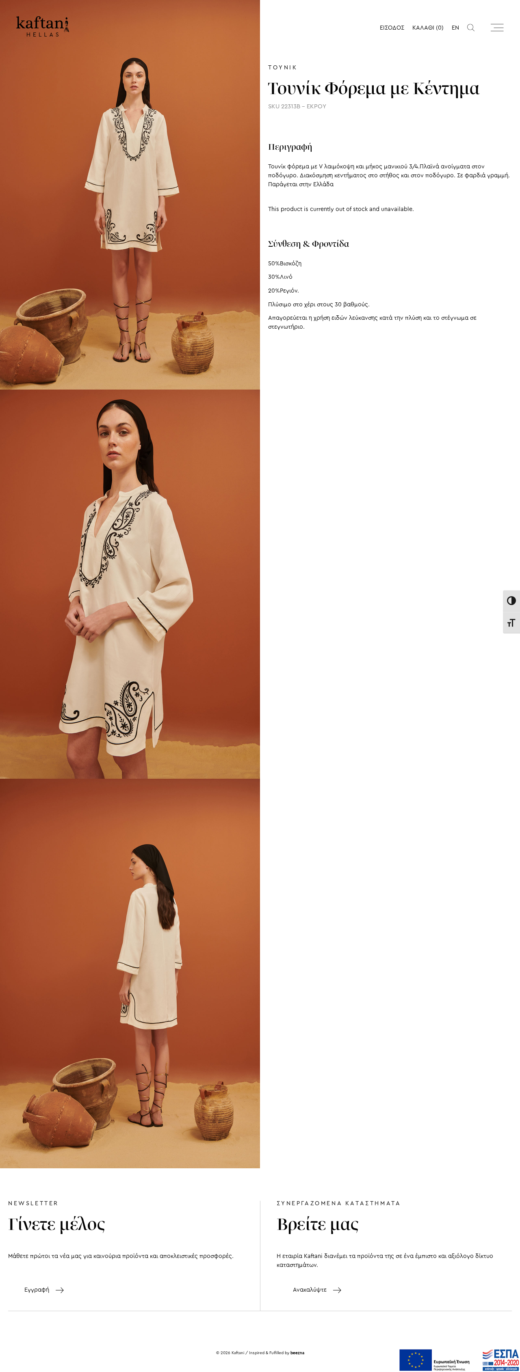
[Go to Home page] (42, 26)
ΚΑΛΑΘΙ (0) (428, 28)
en (455, 28)
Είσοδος (392, 28)
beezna (297, 1353)
